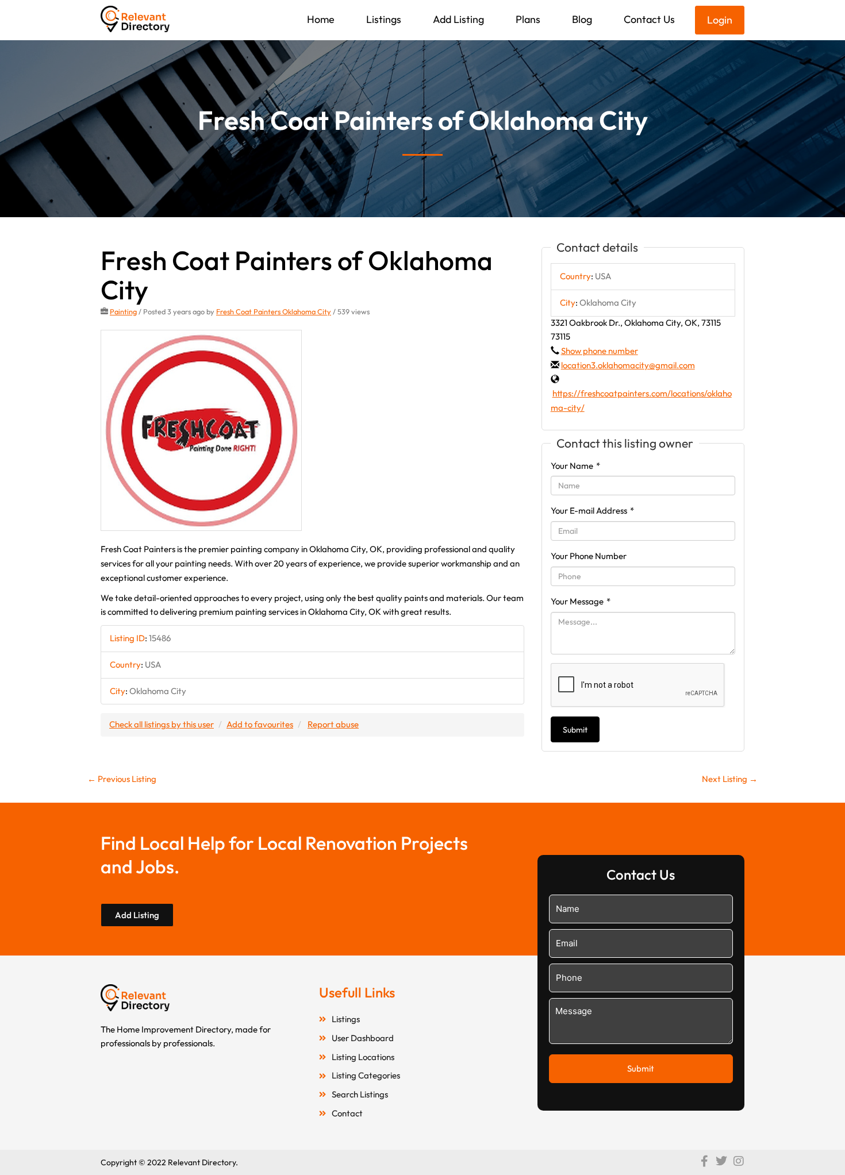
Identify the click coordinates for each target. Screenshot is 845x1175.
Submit (575, 730)
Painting (123, 311)
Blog (582, 19)
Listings (383, 19)
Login (719, 19)
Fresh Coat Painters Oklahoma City (273, 311)
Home (321, 19)
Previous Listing (121, 778)
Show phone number (599, 350)
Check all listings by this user (161, 724)
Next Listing (730, 778)
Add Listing (458, 19)
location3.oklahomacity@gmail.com (628, 365)
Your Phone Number (589, 555)
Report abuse (333, 724)
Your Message (580, 601)
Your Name (575, 465)
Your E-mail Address (592, 510)
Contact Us (649, 19)
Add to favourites (259, 724)
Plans (528, 19)
